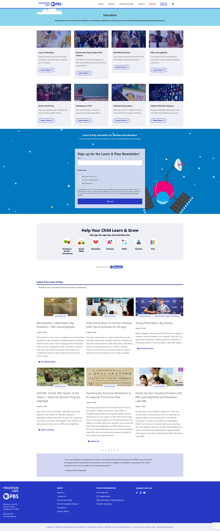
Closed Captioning (103, 504)
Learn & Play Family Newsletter (90, 180)
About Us (61, 492)
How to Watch (63, 511)
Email (79, 158)
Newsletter (61, 508)
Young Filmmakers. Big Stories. (154, 323)
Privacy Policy (138, 527)
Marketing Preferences (165, 527)
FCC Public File (102, 492)
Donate (152, 4)
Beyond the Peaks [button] (146, 349)
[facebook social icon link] (138, 494)
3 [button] (111, 450)
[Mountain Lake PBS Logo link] (50, 4)
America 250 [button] (94, 441)
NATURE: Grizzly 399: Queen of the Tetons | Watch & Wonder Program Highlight (58, 397)
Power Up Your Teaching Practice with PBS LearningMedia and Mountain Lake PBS (159, 397)
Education (60, 316)
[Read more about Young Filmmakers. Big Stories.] (159, 306)
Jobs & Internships (64, 500)
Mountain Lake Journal (166, 316)
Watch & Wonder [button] (47, 430)
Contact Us (61, 496)
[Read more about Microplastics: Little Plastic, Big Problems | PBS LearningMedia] (60, 306)
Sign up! (110, 201)
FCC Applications (103, 496)
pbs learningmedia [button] (48, 362)
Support (141, 4)
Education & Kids (126, 4)
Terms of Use (150, 527)
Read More (157, 120)
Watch (101, 4)
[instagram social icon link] (141, 494)
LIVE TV (163, 4)
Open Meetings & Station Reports (110, 500)
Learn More (46, 70)
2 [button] (108, 450)
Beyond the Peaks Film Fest (89, 176)
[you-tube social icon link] (145, 494)
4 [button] (114, 450)
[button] (102, 450)
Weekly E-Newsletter (87, 183)
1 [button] (105, 450)
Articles (112, 4)
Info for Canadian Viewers (67, 504)
